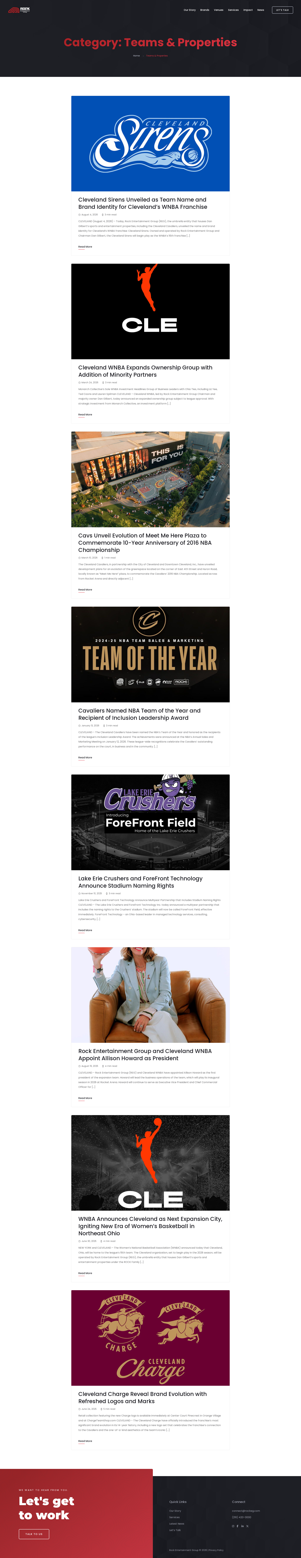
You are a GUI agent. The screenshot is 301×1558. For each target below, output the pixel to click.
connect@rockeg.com (246, 1511)
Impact (248, 10)
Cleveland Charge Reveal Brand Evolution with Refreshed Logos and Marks (142, 1397)
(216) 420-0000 (241, 1517)
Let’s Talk (175, 1530)
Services (233, 10)
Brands (204, 10)
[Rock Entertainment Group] (19, 10)
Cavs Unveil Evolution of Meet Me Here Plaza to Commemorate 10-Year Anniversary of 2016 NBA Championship (145, 543)
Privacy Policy (216, 1550)
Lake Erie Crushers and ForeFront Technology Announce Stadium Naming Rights (140, 882)
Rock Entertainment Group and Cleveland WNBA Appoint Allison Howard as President (145, 1054)
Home (136, 55)
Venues (218, 10)
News (260, 10)
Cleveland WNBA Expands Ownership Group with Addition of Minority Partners (145, 371)
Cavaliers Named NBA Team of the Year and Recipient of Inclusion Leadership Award (139, 714)
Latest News (176, 1524)
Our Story (190, 10)
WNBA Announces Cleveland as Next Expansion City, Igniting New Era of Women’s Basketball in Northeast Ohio (150, 1226)
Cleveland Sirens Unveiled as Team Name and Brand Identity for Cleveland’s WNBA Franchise (142, 203)
